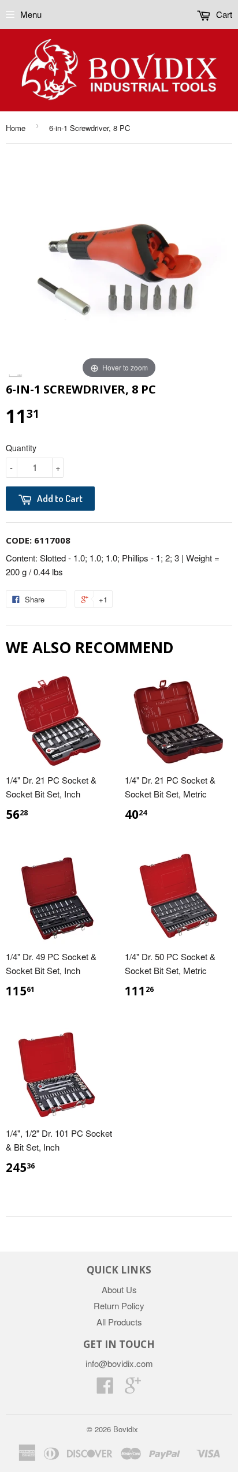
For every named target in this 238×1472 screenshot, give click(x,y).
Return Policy (119, 1305)
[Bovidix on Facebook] (105, 1389)
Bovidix (125, 1429)
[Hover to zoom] (119, 267)
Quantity (21, 448)
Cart (223, 14)
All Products (119, 1322)
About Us (119, 1289)
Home (15, 127)
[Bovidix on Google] (133, 1389)
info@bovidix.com (119, 1363)
